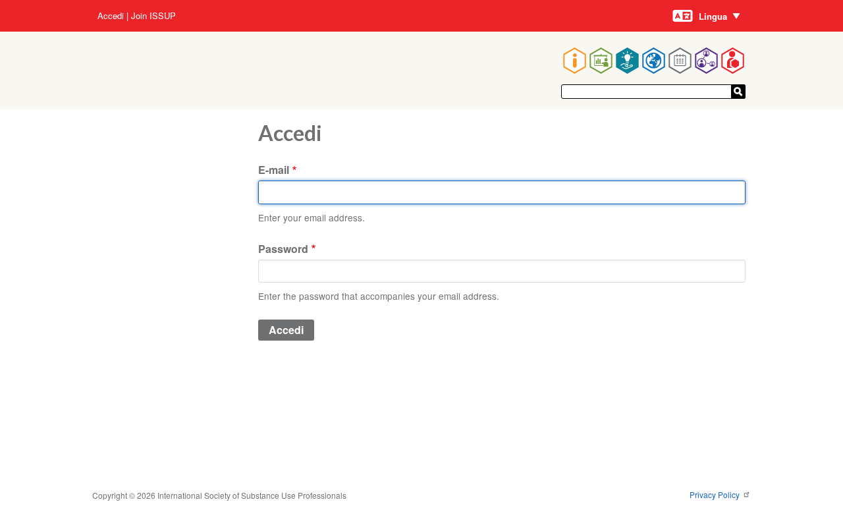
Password (283, 248)
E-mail (273, 169)
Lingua (713, 16)
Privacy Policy (716, 494)
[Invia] (738, 91)
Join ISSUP (153, 16)
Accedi (110, 16)
